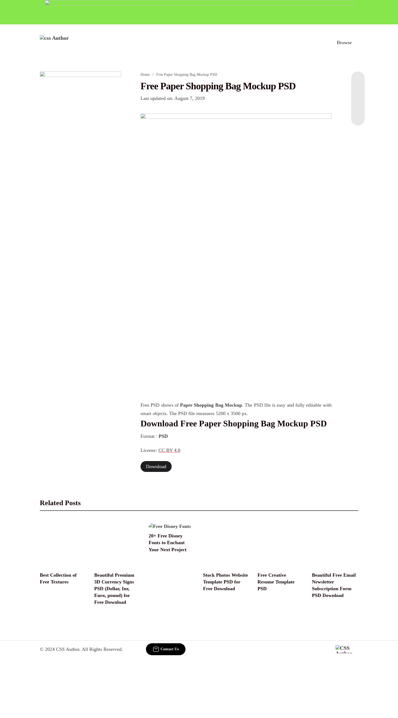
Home (145, 75)
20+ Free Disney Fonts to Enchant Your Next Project (168, 542)
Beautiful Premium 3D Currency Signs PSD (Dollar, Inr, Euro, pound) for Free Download (114, 588)
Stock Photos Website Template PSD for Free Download (225, 581)
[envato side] (80, 152)
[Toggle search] (320, 42)
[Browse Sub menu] (356, 42)
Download (156, 466)
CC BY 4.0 (169, 450)
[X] (358, 115)
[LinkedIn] (358, 93)
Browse (344, 42)
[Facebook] (358, 82)
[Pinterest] (358, 104)
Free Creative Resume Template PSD (276, 581)
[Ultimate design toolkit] (236, 188)
